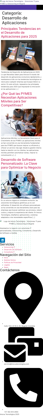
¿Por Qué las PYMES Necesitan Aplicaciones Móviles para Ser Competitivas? (19, 99)
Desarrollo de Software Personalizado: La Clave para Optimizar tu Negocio (21, 163)
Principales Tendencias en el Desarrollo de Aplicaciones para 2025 (21, 32)
